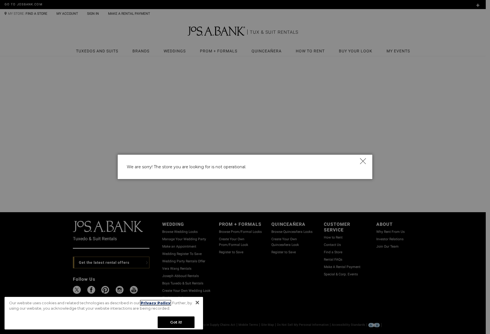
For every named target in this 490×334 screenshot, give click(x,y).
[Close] (362, 161)
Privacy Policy (155, 303)
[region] (104, 313)
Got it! (176, 322)
